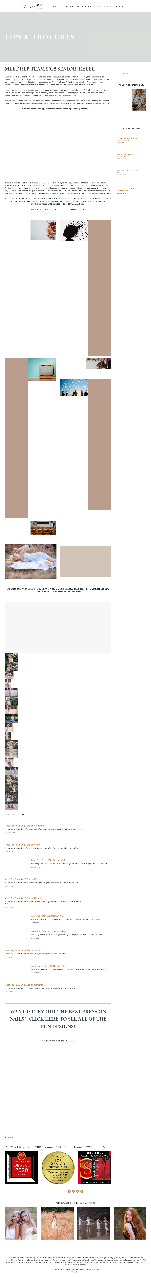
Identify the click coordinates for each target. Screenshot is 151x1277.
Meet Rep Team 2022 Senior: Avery (22, 950)
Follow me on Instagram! (58, 1040)
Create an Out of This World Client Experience (127, 139)
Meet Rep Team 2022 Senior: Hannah (23, 898)
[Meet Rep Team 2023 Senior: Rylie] (130, 168)
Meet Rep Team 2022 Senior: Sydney (23, 844)
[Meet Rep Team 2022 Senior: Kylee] (18, 966)
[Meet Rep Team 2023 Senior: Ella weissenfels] (131, 185)
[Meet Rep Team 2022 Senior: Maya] (18, 931)
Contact (121, 6)
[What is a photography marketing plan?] (131, 152)
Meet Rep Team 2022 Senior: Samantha (24, 825)
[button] (58, 142)
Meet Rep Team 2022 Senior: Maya (48, 931)
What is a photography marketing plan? (125, 155)
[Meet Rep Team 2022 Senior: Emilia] (18, 876)
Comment (10, 1137)
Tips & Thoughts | (105, 6)
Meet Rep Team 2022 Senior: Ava (47, 915)
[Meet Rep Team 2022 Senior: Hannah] (19, 895)
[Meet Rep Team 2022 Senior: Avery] (18, 947)
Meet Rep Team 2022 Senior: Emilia (22, 879)
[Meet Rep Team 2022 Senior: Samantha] (19, 822)
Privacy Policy (75, 1272)
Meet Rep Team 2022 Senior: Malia (48, 860)
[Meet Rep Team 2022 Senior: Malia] (18, 860)
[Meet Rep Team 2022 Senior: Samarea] (19, 981)
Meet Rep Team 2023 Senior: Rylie (127, 171)
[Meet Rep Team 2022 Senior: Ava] (17, 916)
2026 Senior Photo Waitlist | (65, 6)
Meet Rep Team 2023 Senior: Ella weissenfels (127, 190)
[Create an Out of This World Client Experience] (131, 134)
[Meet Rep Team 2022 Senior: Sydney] (19, 841)
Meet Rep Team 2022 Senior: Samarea (24, 984)
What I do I (88, 6)
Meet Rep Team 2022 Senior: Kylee (50, 69)
